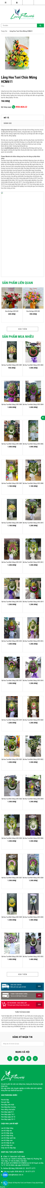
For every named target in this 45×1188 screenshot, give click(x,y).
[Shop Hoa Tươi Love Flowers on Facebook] (9, 1058)
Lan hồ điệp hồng (7, 1135)
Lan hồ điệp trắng (7, 1128)
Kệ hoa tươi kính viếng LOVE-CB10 (33, 523)
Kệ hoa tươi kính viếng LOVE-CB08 (33, 483)
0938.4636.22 (21, 107)
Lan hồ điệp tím (6, 1130)
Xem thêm (22, 329)
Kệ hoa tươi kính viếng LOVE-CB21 (12, 759)
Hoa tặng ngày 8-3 (7, 1112)
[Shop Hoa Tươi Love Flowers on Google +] (35, 1058)
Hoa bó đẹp (5, 1100)
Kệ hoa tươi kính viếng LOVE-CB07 (12, 483)
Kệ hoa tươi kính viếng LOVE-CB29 (12, 917)
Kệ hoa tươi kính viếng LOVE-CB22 (33, 759)
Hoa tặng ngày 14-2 (7, 1114)
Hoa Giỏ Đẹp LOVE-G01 (12, 311)
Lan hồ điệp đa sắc (7, 1143)
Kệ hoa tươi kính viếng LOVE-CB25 (12, 838)
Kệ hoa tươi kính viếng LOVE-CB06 (33, 444)
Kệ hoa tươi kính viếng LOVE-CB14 (33, 601)
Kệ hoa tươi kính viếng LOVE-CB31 (12, 956)
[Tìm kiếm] (40, 25)
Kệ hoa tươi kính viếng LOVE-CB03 (12, 404)
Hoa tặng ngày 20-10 (8, 1117)
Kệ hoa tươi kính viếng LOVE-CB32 (33, 956)
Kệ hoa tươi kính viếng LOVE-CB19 (12, 720)
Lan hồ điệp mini (7, 1145)
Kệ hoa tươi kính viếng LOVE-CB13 (12, 601)
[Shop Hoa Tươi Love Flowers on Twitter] (16, 1058)
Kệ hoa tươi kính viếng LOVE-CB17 (12, 680)
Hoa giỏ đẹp (5, 1102)
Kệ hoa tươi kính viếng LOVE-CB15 (12, 641)
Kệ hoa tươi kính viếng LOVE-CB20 (33, 720)
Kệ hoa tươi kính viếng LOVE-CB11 (12, 562)
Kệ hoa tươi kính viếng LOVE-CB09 (12, 523)
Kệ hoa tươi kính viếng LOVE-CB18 (33, 680)
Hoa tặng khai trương (8, 1107)
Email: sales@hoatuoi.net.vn (13, 1175)
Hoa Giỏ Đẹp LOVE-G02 (33, 311)
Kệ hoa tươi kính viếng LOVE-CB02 (33, 365)
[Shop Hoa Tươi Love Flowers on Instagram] (28, 1058)
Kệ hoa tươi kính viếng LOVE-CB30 (33, 917)
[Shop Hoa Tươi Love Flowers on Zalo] (22, 1058)
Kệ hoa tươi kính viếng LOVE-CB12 (33, 562)
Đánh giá (8, 123)
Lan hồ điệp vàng (7, 1133)
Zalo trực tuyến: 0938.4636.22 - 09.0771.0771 (19, 1171)
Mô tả (6, 118)
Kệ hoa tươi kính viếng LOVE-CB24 (33, 799)
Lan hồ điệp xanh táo (8, 1138)
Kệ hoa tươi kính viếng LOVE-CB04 (33, 404)
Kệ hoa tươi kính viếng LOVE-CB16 (33, 641)
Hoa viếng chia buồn (8, 1109)
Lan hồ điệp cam (7, 1140)
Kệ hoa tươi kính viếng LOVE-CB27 (12, 878)
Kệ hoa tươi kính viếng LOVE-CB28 (33, 878)
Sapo (41, 1183)
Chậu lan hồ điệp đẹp (8, 1148)
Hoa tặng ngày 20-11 (8, 1119)
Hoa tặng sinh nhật (7, 1104)
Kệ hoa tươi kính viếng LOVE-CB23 (12, 799)
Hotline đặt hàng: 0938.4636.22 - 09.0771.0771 (19, 1168)
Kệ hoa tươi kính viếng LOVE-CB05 (12, 444)
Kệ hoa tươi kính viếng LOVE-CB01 (12, 365)
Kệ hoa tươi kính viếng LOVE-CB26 (33, 838)
